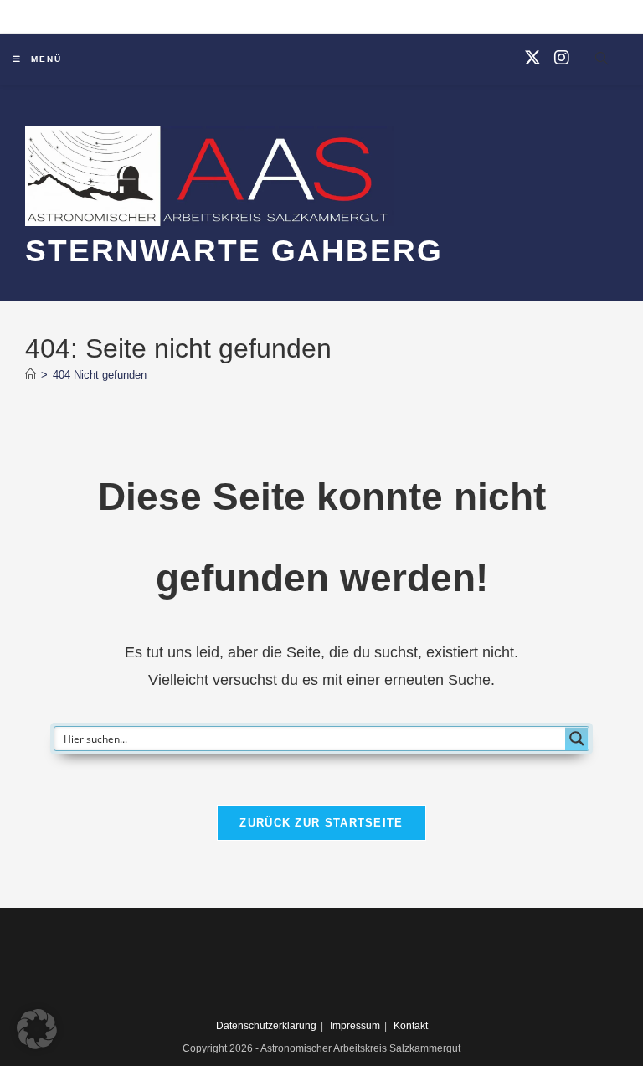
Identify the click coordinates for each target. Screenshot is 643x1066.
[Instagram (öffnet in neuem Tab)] (562, 57)
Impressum (355, 1026)
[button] (37, 1029)
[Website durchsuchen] (601, 61)
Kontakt (411, 1026)
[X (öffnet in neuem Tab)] (532, 57)
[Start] (30, 374)
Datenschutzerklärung (266, 1026)
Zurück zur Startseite (321, 822)
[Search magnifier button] (577, 738)
